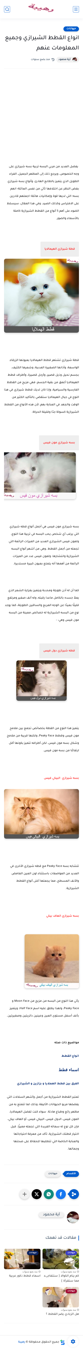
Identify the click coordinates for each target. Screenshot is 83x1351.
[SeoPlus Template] (62, 1342)
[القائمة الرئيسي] (76, 9)
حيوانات (71, 28)
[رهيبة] (41, 9)
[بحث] (7, 9)
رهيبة (21, 1342)
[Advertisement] (41, 120)
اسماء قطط (69, 1069)
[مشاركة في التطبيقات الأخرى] (25, 1194)
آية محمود (64, 59)
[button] (61, 1194)
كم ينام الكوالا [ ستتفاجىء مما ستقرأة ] (61, 1279)
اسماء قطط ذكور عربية (24, 1276)
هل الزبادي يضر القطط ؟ (62, 1314)
